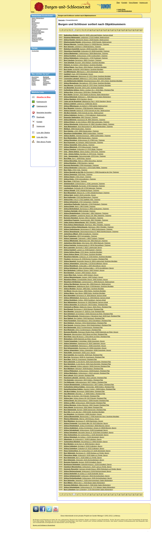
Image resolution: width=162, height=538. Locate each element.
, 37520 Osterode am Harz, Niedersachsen (83, 113)
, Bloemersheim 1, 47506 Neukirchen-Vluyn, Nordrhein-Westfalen (91, 416)
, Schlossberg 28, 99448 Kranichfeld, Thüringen (86, 51)
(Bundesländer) (42, 15)
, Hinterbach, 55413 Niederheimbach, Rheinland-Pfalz (85, 323)
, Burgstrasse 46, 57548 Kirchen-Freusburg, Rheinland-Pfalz (86, 259)
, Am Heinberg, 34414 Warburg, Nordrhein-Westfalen (83, 65)
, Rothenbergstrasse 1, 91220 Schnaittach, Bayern (88, 464)
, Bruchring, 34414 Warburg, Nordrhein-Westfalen (84, 62)
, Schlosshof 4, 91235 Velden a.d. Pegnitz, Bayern (86, 455)
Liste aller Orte (42, 137)
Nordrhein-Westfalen (38, 32)
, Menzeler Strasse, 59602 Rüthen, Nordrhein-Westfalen (85, 291)
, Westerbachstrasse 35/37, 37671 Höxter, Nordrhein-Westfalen (93, 81)
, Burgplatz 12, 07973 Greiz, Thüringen (83, 154)
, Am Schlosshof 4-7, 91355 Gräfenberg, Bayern (83, 439)
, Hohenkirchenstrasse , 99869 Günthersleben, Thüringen (87, 135)
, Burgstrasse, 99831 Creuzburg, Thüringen (82, 60)
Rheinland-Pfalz (36, 33)
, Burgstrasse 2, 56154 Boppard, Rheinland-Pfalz (83, 309)
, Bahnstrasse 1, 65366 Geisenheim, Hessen (85, 345)
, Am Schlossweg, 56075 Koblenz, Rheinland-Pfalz (86, 304)
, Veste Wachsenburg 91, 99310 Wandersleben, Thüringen (88, 126)
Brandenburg (36, 22)
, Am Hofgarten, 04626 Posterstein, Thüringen (83, 142)
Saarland (34, 35)
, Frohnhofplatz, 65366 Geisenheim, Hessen (84, 341)
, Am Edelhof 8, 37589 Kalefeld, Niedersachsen (85, 106)
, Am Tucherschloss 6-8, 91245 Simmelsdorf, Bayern (87, 450)
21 (130, 30)
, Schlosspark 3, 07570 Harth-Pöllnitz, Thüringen (85, 167)
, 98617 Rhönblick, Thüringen (83, 222)
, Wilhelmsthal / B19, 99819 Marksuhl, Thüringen (86, 240)
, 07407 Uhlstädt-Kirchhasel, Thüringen (81, 190)
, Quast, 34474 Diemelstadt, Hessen (78, 74)
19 (123, 30)
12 (97, 30)
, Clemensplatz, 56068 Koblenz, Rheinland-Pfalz (89, 387)
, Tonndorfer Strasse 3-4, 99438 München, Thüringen (86, 44)
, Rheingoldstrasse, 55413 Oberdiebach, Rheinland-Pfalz (87, 320)
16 (112, 30)
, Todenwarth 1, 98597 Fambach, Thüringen (84, 238)
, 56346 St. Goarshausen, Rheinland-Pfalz (80, 359)
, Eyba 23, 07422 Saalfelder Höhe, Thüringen (82, 199)
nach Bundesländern (125, 11)
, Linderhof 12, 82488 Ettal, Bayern (80, 103)
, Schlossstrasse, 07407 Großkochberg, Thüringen (85, 55)
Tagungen (46, 81)
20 (126, 30)
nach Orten (121, 9)
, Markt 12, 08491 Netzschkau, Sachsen (83, 160)
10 (90, 30)
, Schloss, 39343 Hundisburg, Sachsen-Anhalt (85, 300)
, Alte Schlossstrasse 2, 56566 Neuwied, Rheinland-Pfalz (86, 400)
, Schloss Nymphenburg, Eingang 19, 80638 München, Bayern (90, 428)
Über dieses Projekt (44, 142)
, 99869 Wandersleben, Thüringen (77, 129)
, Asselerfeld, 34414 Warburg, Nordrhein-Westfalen (83, 69)
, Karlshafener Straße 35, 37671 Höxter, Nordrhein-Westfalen (87, 85)
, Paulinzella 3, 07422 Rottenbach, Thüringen (85, 204)
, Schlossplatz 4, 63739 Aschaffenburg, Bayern (86, 263)
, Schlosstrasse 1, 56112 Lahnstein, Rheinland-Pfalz (86, 373)
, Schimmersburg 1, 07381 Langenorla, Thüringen (84, 183)
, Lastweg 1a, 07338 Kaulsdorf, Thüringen (83, 250)
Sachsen (34, 36)
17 (115, 30)
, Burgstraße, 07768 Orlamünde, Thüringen (84, 186)
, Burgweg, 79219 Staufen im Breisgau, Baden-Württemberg (86, 94)
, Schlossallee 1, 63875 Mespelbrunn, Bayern (85, 266)
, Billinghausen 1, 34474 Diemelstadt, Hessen (84, 71)
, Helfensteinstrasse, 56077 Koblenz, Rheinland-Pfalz (85, 382)
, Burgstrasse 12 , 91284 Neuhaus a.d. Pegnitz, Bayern (86, 453)
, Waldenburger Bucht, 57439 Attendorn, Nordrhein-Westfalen (89, 286)
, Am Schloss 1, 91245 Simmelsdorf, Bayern (84, 437)
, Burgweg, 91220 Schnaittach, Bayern (83, 462)
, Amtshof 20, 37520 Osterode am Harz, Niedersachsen (87, 110)
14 (105, 30)
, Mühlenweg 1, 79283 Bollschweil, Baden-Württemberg (87, 97)
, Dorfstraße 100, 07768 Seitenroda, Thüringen (83, 188)
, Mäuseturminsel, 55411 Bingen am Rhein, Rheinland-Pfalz (85, 334)
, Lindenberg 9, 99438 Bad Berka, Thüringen (82, 46)
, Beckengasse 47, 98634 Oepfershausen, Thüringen (88, 229)
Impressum (143, 3)
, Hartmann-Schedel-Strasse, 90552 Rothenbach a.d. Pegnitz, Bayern (92, 469)
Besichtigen (35, 77)
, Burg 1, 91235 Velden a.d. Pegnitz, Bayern (83, 457)
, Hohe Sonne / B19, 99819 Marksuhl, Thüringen (87, 243)
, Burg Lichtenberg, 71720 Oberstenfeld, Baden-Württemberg (88, 489)
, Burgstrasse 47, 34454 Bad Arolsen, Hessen (83, 421)
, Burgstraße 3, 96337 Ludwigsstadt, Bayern (83, 247)
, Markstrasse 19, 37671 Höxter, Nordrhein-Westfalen (87, 76)
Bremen (34, 24)
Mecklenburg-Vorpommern (40, 29)
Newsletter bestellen (44, 113)
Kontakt (124, 3)
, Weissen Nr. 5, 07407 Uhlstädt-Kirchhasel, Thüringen (86, 192)
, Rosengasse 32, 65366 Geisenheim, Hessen (85, 348)
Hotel (44, 80)
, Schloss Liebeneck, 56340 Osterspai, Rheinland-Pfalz (87, 366)
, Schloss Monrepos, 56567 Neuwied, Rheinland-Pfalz (86, 405)
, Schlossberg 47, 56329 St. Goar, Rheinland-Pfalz (84, 311)
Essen (34, 83)
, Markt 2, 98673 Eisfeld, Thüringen (79, 206)
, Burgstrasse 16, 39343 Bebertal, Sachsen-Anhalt (85, 295)
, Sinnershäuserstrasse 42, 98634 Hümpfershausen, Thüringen (91, 231)
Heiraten (34, 78)
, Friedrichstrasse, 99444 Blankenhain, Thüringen (86, 53)
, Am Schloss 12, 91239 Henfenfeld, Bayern (83, 473)
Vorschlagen (133, 3)
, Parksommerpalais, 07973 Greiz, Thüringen (85, 156)
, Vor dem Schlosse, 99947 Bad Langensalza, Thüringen (86, 122)
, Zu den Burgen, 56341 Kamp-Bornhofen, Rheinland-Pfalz (87, 361)
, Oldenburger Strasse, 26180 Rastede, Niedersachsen (86, 39)
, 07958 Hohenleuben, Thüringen (81, 165)
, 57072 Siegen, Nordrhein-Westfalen (83, 252)
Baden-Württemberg (38, 18)
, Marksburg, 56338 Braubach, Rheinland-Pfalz (83, 368)
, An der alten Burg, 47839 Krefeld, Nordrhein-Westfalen (84, 412)
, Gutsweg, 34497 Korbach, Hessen (83, 277)
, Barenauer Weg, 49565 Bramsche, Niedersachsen (87, 284)
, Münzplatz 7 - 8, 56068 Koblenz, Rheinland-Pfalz (84, 393)
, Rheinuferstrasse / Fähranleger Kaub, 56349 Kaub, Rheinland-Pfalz (92, 316)
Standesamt (46, 78)
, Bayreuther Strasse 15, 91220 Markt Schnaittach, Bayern (88, 432)
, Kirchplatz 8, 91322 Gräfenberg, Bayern (83, 446)
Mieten (45, 84)
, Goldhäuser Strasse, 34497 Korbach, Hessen (84, 270)
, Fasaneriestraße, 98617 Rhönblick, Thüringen (86, 220)
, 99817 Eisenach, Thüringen (81, 117)
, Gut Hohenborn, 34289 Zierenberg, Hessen (83, 414)
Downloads (41, 117)
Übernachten (36, 80)
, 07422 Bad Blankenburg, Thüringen (81, 197)
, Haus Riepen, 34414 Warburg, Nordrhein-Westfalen (85, 67)
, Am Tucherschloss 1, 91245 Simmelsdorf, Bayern (86, 434)
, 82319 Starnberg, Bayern (78, 99)
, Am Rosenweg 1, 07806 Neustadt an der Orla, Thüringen (91, 172)
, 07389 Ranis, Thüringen (75, 181)
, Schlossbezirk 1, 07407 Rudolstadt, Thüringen (86, 58)
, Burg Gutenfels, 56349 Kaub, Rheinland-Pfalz (83, 355)
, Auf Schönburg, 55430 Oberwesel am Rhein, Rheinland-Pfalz (88, 313)
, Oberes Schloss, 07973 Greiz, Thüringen (84, 151)
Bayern (34, 19)
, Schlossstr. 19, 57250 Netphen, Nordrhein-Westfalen (88, 256)
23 (137, 30)
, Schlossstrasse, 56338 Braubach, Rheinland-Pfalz (87, 371)
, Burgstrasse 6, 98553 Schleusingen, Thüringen (86, 208)
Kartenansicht (42, 102)
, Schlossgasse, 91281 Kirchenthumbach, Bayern (88, 478)
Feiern (34, 81)
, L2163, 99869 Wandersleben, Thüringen (81, 131)
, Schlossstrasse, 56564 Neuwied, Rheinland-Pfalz (85, 403)
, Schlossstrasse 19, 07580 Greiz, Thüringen (84, 140)
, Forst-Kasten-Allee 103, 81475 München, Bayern (86, 423)
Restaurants (47, 83)
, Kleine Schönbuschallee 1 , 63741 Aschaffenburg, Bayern (89, 268)
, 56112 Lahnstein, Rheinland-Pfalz (79, 375)
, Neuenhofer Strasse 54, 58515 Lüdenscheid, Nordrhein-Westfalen (90, 261)
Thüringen (35, 41)
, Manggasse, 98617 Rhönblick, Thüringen (87, 224)
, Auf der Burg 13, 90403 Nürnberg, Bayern (82, 444)
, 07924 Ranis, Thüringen (78, 174)
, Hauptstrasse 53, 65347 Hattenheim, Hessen (84, 343)
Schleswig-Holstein (37, 39)
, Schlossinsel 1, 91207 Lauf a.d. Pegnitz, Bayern (88, 466)
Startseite (61, 20)
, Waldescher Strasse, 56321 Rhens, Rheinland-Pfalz (87, 307)
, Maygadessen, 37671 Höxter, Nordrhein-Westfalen (87, 83)
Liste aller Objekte (43, 133)
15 (108, 30)
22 (133, 30)
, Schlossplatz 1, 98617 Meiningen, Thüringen (86, 213)
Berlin (33, 21)
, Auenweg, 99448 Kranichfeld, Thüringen (84, 49)
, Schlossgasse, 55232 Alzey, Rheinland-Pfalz (82, 92)
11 (94, 30)
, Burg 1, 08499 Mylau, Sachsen (77, 158)
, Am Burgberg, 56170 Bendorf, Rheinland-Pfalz (82, 396)
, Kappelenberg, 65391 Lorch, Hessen (79, 352)
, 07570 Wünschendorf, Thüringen (81, 147)
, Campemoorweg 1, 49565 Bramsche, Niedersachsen (89, 282)
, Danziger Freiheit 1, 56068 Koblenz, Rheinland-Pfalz (90, 389)
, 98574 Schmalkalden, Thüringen (80, 236)
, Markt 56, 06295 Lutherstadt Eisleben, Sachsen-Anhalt (88, 35)
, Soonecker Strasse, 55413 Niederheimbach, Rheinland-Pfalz (87, 325)
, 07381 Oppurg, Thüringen (77, 176)
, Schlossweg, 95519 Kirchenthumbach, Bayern (87, 476)
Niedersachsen (36, 30)
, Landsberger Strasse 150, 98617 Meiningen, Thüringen (87, 215)
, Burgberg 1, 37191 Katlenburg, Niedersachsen (85, 115)
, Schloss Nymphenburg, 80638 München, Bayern (87, 425)
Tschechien (35, 51)
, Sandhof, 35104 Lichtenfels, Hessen (80, 195)
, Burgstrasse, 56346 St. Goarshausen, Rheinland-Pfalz (84, 357)
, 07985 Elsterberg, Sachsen (79, 163)
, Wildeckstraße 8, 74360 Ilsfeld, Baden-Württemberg (87, 485)
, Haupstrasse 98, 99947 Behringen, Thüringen (84, 119)
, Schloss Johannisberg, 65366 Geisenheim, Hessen (87, 350)
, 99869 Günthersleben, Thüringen (83, 133)
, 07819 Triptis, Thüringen (75, 170)
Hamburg (34, 26)
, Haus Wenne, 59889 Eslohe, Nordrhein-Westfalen (84, 293)
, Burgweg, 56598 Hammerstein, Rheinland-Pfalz (85, 409)
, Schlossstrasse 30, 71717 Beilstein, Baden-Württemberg (89, 487)
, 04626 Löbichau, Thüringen (79, 145)
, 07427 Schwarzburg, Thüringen (81, 202)
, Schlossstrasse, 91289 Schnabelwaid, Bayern (86, 430)
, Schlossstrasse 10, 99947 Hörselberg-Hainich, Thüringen (89, 124)
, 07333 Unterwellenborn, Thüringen (80, 179)
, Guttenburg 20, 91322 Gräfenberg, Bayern (84, 448)
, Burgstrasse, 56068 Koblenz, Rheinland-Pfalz (84, 391)
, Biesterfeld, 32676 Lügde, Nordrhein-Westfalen (83, 87)
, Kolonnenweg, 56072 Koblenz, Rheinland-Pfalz (83, 380)
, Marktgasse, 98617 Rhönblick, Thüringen (89, 227)
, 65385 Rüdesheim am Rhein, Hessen (80, 339)
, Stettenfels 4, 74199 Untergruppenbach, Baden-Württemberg (88, 480)
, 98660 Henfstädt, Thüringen (79, 211)
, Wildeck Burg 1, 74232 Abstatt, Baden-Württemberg (84, 482)
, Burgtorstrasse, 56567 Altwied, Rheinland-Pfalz (83, 407)
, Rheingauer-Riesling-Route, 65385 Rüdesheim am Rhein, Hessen (91, 332)
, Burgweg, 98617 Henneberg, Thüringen (83, 218)
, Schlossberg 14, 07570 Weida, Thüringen (83, 149)
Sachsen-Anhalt (36, 38)
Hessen (34, 27)
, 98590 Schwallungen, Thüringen (81, 234)
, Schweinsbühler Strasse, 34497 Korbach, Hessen (86, 279)
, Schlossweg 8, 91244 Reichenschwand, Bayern (87, 471)
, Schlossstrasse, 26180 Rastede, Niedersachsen (88, 42)
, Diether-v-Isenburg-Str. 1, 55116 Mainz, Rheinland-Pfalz (89, 90)
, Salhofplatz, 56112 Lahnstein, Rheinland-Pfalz (85, 377)
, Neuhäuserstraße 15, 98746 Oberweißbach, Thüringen (87, 245)
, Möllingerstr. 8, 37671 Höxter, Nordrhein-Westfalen (87, 78)
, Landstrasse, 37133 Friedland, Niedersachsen (86, 37)
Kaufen (34, 84)
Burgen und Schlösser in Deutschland (44, 525)
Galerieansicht (42, 106)
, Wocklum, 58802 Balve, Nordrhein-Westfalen (84, 288)
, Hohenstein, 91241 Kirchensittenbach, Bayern (84, 460)
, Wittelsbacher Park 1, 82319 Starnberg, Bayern (87, 101)
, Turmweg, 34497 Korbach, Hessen (80, 272)
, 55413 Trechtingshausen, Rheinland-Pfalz (83, 327)
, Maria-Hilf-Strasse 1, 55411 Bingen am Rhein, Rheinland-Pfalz (87, 336)
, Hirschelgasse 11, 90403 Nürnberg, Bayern (86, 441)
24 (141, 30)
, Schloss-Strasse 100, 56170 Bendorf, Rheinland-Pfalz (85, 398)
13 (101, 30)
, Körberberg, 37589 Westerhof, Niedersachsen (83, 108)
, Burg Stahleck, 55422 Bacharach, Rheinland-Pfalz (84, 318)
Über (118, 3)
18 (119, 30)
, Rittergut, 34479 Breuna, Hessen (81, 419)
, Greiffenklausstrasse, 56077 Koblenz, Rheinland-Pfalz (89, 384)
